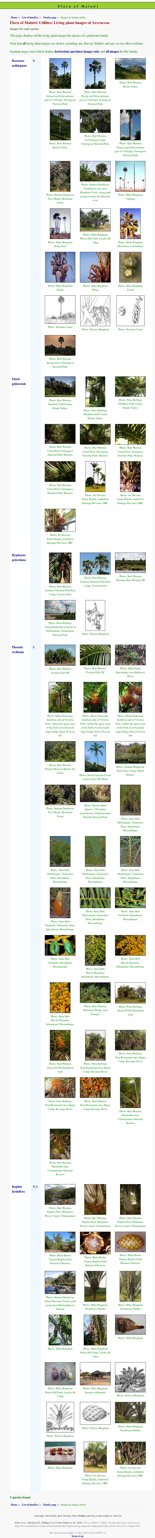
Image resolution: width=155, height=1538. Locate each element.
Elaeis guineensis (19, 381)
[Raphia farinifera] (60, 1194)
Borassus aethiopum (19, 63)
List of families (30, 17)
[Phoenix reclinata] (60, 654)
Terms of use (77, 1536)
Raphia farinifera (18, 1189)
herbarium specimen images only (77, 51)
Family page (50, 17)
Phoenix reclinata (18, 649)
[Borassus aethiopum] (60, 73)
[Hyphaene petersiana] (60, 567)
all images (112, 51)
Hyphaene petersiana (19, 557)
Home (14, 17)
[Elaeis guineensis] (60, 386)
